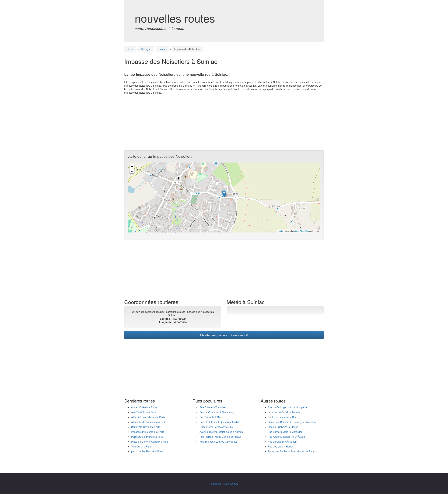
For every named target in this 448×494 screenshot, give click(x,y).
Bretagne (146, 49)
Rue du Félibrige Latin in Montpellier (288, 407)
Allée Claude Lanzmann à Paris (148, 422)
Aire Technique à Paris (143, 412)
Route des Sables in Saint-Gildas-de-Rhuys (292, 451)
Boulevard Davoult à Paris (145, 427)
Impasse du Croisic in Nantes (284, 412)
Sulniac (163, 49)
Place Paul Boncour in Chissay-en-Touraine (292, 422)
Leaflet (280, 231)
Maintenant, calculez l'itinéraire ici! (224, 335)
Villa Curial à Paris (141, 446)
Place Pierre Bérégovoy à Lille (216, 427)
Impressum (216, 483)
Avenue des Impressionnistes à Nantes (221, 431)
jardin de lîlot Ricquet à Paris (147, 451)
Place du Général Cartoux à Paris (149, 441)
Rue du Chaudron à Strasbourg (217, 412)
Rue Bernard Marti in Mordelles (285, 431)
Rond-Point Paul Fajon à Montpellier (220, 422)
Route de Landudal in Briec (283, 417)
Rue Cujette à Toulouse (213, 407)
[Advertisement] (224, 122)
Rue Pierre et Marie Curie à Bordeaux (220, 436)
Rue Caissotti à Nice (211, 417)
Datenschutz (231, 483)
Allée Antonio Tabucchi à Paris (148, 417)
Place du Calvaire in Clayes (283, 427)
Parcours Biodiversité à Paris (147, 436)
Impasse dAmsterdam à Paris (147, 431)
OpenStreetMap (302, 231)
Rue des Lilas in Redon (280, 446)
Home (130, 49)
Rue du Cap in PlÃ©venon (282, 441)
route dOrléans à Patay (144, 407)
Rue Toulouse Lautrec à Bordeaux (218, 441)
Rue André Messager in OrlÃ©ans (286, 436)
